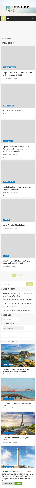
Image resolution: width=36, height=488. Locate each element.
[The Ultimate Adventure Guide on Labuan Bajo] (18, 389)
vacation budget (9, 181)
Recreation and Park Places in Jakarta (15, 307)
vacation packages (9, 67)
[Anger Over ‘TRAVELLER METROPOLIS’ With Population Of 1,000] (18, 58)
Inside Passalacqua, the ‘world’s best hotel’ (17, 310)
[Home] (4, 18)
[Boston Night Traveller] (18, 96)
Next (21, 276)
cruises (6, 255)
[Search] (33, 18)
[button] (8, 18)
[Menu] (8, 18)
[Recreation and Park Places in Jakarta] (18, 457)
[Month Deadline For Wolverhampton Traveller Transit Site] (18, 172)
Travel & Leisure (8, 105)
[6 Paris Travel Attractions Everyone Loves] (18, 423)
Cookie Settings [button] (8, 483)
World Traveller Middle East (14, 225)
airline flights (8, 141)
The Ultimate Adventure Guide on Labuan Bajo (18, 300)
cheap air (6, 219)
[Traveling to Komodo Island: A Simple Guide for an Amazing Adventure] (18, 355)
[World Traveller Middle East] (18, 210)
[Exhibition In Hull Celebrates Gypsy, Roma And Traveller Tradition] (18, 246)
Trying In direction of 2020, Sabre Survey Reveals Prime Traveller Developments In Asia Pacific (16, 149)
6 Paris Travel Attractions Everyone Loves (17, 303)
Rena (15, 78)
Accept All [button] (18, 483)
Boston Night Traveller (12, 111)
